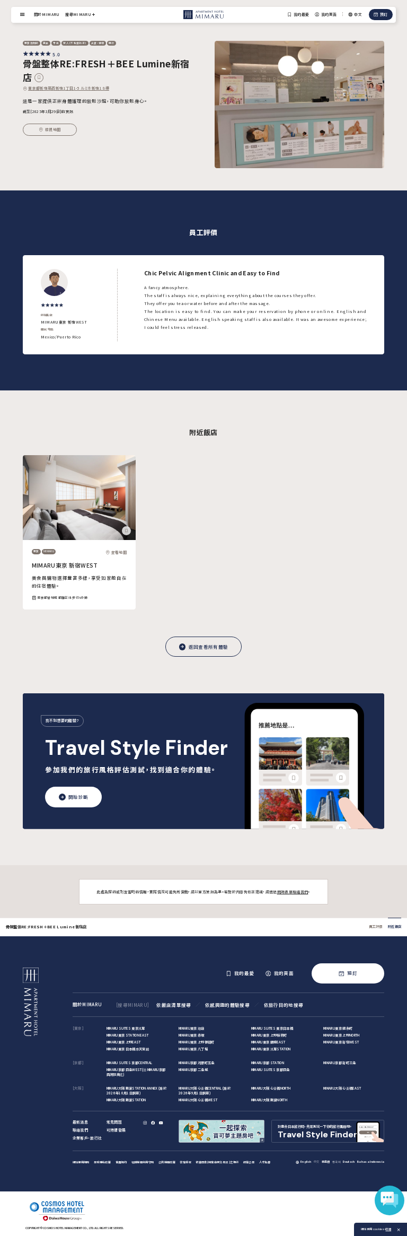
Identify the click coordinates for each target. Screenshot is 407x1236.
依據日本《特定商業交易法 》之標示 (217, 1162)
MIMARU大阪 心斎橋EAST (342, 1088)
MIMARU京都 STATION (267, 1062)
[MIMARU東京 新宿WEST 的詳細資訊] (79, 497)
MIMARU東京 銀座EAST (268, 1042)
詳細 (388, 1229)
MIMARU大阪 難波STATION (126, 1100)
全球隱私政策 (102, 1162)
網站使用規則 (81, 1162)
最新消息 (80, 1122)
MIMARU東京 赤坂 (192, 1035)
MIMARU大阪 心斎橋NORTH (271, 1088)
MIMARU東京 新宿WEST (65, 565)
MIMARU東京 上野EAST (124, 1042)
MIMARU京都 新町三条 (339, 1062)
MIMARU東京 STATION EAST (128, 1035)
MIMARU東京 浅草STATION (271, 1049)
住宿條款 (185, 1162)
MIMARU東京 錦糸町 (337, 1028)
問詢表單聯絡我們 (292, 891)
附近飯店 (394, 926)
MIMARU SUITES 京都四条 (270, 1069)
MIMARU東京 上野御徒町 (197, 1042)
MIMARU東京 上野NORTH (341, 1035)
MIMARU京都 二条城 (193, 1069)
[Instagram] (145, 1123)
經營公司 (248, 1162)
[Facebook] (153, 1123)
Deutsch (349, 1162)
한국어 (336, 1162)
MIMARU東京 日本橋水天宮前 (128, 1049)
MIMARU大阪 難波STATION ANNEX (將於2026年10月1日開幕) (137, 1090)
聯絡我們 (80, 1130)
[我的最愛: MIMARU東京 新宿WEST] (126, 530)
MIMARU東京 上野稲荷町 (269, 1035)
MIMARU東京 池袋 (192, 1028)
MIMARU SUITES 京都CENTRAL (130, 1062)
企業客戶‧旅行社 (87, 1138)
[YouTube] (161, 1123)
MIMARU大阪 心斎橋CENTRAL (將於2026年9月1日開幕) (205, 1090)
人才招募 (264, 1162)
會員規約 (121, 1162)
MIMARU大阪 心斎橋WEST (198, 1100)
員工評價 (375, 926)
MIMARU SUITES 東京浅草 (126, 1028)
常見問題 (114, 1122)
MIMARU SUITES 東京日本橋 (272, 1028)
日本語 (326, 1162)
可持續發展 (116, 1130)
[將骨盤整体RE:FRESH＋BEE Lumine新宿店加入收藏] (38, 77)
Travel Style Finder (136, 748)
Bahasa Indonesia (370, 1162)
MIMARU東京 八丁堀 (193, 1049)
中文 (317, 1162)
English (305, 1162)
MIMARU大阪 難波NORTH (269, 1100)
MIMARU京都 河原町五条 (197, 1062)
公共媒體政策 (166, 1162)
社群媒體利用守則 (142, 1162)
